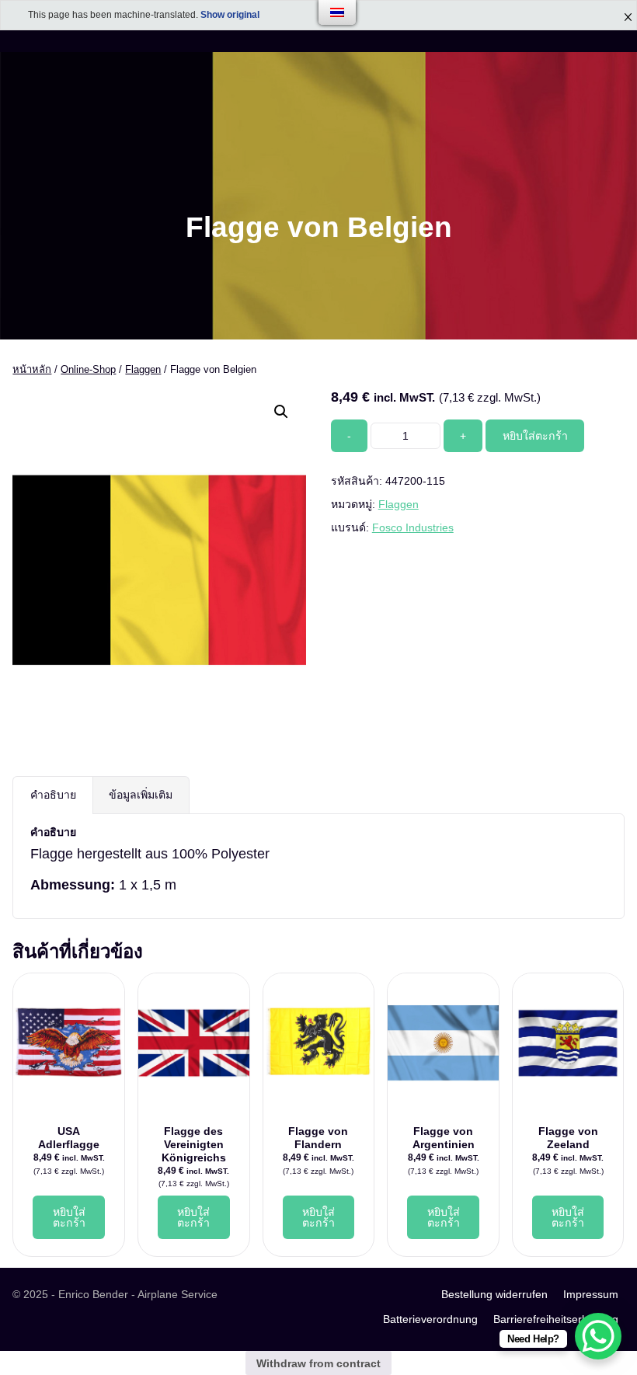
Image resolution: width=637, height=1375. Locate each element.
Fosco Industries (413, 527)
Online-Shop (88, 369)
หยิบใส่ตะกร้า (535, 436)
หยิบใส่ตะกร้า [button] (69, 1217)
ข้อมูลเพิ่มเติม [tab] (140, 794)
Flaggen (143, 369)
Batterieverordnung (430, 1319)
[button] (281, 412)
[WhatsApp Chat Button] (598, 1336)
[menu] (337, 12)
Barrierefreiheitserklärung (555, 1319)
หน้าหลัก (31, 369)
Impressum (590, 1294)
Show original (229, 14)
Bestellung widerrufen (494, 1294)
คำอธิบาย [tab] (53, 794)
